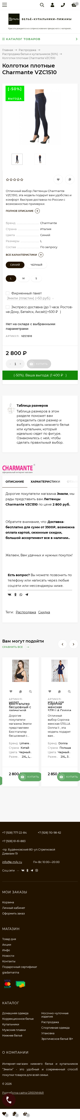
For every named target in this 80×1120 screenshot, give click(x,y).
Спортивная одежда (55, 1027)
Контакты (8, 961)
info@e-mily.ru (12, 862)
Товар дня (9, 939)
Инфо (6, 950)
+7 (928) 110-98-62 (49, 832)
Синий (15, 264)
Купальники (10, 1024)
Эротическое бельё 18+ (57, 1038)
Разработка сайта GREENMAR (23, 1092)
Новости (8, 955)
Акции (6, 944)
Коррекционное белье (18, 1018)
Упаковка (47, 1033)
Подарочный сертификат (19, 967)
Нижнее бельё (12, 1035)
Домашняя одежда (15, 1013)
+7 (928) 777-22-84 (14, 832)
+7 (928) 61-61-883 (14, 841)
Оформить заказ (13, 913)
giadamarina (10, 972)
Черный (36, 264)
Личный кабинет (13, 908)
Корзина (8, 902)
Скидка (44, 612)
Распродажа (26, 612)
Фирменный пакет (26, 293)
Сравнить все (12, 647)
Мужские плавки (14, 1030)
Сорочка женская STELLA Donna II (59, 709)
